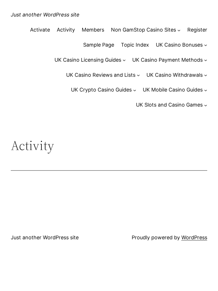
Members (93, 30)
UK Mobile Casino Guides (173, 90)
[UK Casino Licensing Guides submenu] (124, 60)
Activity (66, 30)
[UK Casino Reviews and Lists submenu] (138, 75)
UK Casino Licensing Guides (87, 60)
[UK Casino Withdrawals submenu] (205, 75)
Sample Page (98, 45)
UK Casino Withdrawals (174, 75)
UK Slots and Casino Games (169, 105)
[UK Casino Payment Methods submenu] (205, 60)
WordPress (194, 237)
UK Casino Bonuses (179, 45)
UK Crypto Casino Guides (101, 90)
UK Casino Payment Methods (167, 60)
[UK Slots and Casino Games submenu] (205, 105)
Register (197, 30)
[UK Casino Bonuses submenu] (205, 45)
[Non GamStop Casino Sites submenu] (179, 30)
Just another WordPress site (45, 15)
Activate (40, 30)
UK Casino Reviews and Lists (100, 75)
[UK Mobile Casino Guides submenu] (205, 90)
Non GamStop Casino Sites (143, 30)
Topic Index (135, 45)
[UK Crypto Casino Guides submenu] (134, 90)
